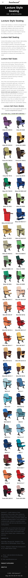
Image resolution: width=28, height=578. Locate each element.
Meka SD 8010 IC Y (20, 221)
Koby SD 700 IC (7, 176)
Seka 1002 (7, 468)
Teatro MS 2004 (20, 498)
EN (9, 575)
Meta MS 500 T (20, 345)
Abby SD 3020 (20, 130)
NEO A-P (7, 391)
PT (17, 575)
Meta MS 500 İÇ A (7, 330)
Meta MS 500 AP (7, 315)
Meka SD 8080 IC (21, 253)
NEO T (21, 452)
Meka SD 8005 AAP (7, 223)
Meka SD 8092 (20, 284)
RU (19, 575)
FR (12, 575)
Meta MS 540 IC (20, 376)
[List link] (14, 556)
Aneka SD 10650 (21, 145)
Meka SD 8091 (7, 284)
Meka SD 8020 (7, 238)
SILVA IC (7, 483)
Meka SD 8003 (20, 206)
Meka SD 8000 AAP (20, 191)
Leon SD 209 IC (20, 176)
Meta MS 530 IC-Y (7, 376)
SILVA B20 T (20, 468)
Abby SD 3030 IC (7, 145)
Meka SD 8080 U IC (7, 269)
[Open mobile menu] (2, 2)
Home (8, 14)
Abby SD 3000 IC (7, 130)
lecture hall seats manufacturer (9, 92)
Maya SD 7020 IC (7, 191)
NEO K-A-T (20, 437)
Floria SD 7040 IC (21, 160)
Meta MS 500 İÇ (20, 315)
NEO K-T (7, 452)
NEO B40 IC (7, 422)
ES (14, 575)
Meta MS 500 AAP (20, 299)
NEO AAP (7, 406)
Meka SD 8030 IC (7, 253)
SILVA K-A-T (20, 483)
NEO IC (21, 422)
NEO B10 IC (20, 406)
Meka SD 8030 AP (20, 238)
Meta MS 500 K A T (20, 330)
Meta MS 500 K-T (7, 345)
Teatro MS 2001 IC (7, 498)
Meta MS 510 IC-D (20, 360)
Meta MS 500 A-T (7, 299)
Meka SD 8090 (20, 269)
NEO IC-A (7, 437)
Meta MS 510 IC (7, 360)
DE (21, 575)
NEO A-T (20, 391)
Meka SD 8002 (7, 206)
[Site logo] (14, 2)
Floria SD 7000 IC (7, 160)
